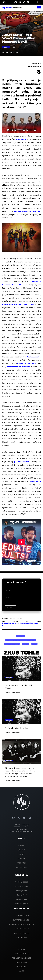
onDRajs (5, 52)
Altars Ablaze (21, 933)
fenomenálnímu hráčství (18, 367)
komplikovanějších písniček (27, 211)
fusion (25, 644)
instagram (21, 867)
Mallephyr (21, 937)
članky (21, 850)
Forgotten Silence (21, 958)
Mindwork (21, 967)
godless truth (21, 954)
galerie (21, 858)
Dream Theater (19, 285)
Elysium (21, 949)
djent (34, 644)
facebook (21, 863)
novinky (22, 845)
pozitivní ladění (21, 462)
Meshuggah (35, 481)
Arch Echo (21, 139)
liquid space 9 (21, 915)
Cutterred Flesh (21, 920)
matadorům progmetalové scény (18, 304)
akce (21, 854)
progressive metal (12, 644)
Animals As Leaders (26, 363)
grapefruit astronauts (21, 924)
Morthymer (21, 962)
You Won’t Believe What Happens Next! (20, 640)
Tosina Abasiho (34, 357)
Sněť (21, 971)
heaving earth (21, 929)
